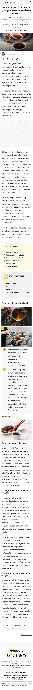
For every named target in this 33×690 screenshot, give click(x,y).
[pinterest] (20, 656)
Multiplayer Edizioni (16, 679)
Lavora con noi (16, 664)
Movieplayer (17, 675)
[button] (3, 59)
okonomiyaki (16, 216)
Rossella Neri (11, 54)
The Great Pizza (21, 677)
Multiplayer (7, 675)
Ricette (16, 30)
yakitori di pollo (15, 207)
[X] (12, 656)
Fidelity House (10, 677)
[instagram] (24, 656)
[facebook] (16, 656)
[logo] (10, 2)
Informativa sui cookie (8, 662)
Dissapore (9, 30)
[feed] (8, 656)
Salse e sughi (23, 30)
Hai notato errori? (26, 635)
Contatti (28, 662)
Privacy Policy (20, 662)
